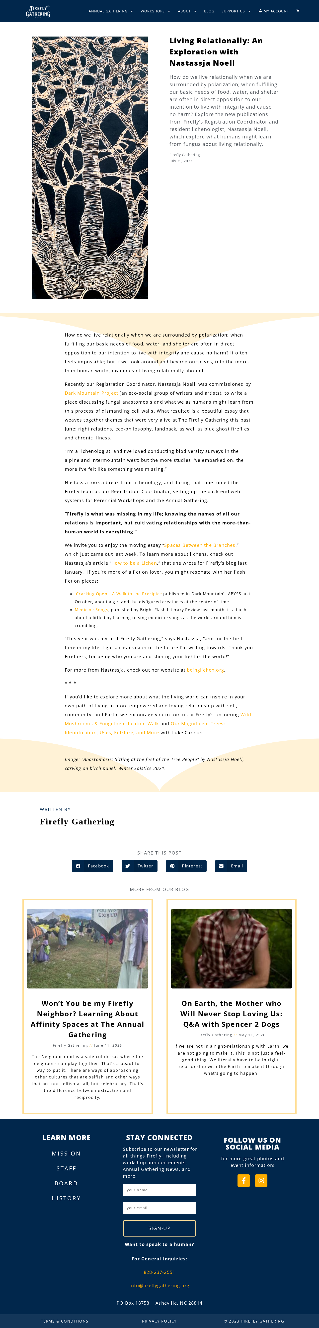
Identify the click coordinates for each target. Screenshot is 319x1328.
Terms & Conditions (64, 1321)
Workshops (153, 11)
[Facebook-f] (244, 1180)
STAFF (67, 1168)
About (184, 11)
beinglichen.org (205, 670)
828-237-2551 (159, 1272)
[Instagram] (261, 1180)
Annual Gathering (108, 11)
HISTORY (66, 1198)
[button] (92, 866)
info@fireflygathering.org (159, 1285)
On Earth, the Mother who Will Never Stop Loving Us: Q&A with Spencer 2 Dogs (231, 1013)
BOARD (66, 1183)
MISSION (66, 1153)
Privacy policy (159, 1321)
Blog (209, 11)
